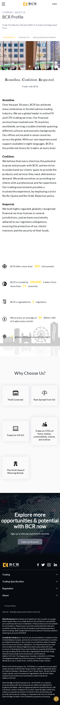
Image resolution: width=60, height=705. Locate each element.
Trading (6, 574)
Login (54, 3)
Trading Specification (13, 581)
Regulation (7, 588)
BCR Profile (9, 37)
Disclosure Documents (44, 37)
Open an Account (30, 541)
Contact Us (24, 37)
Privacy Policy (10, 606)
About (5, 595)
